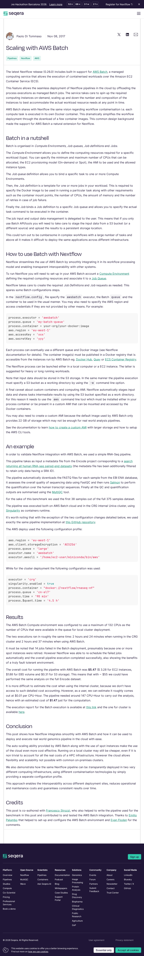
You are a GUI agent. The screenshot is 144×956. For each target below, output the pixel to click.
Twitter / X (129, 884)
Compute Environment (114, 273)
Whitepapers (61, 888)
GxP (74, 925)
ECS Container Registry (120, 359)
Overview (7, 875)
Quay (97, 359)
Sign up (134, 856)
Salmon (115, 482)
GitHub (127, 888)
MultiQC (57, 492)
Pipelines (12, 58)
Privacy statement (124, 940)
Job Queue (99, 278)
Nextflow (25, 58)
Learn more (51, 4)
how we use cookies (38, 951)
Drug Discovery (77, 896)
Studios (6, 884)
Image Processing (77, 881)
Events (92, 875)
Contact (110, 888)
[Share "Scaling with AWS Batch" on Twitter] (119, 34)
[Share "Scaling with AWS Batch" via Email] (136, 34)
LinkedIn (128, 875)
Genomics (77, 875)
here (21, 712)
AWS (37, 58)
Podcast (59, 879)
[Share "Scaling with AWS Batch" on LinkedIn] (127, 34)
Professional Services (9, 903)
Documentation (62, 875)
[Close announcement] (138, 4)
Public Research (76, 915)
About (109, 875)
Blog (57, 884)
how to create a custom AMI (68, 427)
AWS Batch (100, 71)
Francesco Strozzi (58, 810)
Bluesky (128, 879)
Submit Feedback (94, 890)
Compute (7, 888)
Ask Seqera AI (44, 884)
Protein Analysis (76, 888)
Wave (23, 884)
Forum (92, 879)
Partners (93, 884)
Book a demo (9, 908)
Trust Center (113, 892)
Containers (42, 879)
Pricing (6, 897)
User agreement (96, 940)
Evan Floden (119, 820)
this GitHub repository (80, 522)
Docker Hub (84, 359)
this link (91, 707)
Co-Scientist (9, 892)
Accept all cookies (128, 950)
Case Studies (61, 892)
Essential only (104, 950)
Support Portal (59, 898)
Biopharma (77, 901)
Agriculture (77, 920)
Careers (110, 879)
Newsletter (112, 884)
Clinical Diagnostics (78, 907)
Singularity (13, 510)
